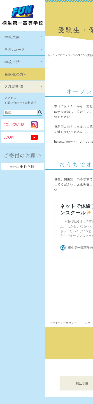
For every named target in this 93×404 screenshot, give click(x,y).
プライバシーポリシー (63, 323)
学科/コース (15, 49)
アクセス (10, 97)
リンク (86, 323)
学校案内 (12, 37)
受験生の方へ (16, 74)
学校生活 (12, 62)
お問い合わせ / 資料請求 (21, 102)
